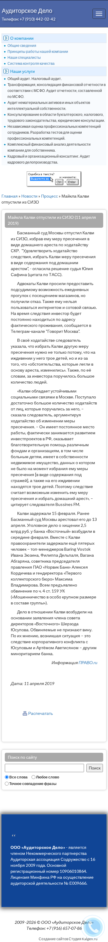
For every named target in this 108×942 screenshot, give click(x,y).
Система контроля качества (31, 63)
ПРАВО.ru (88, 662)
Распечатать (40, 713)
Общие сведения (22, 45)
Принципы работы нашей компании (38, 51)
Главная (10, 195)
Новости (29, 195)
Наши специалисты (24, 57)
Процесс (49, 195)
